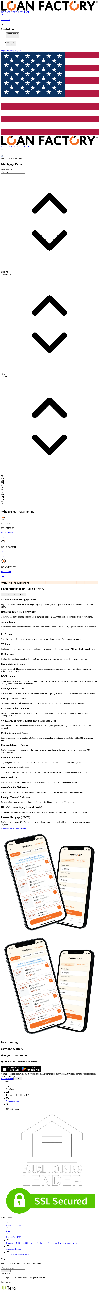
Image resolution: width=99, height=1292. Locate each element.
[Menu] (2, 149)
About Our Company (15, 1225)
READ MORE (7, 1078)
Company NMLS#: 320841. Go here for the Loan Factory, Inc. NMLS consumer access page (44, 1243)
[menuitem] (12, 35)
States (3, 374)
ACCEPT (17, 1079)
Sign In (4, 50)
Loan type (5, 272)
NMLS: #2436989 (13, 1237)
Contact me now (13, 1101)
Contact (9, 1231)
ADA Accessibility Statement (18, 1255)
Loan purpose (6, 170)
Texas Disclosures (13, 1249)
